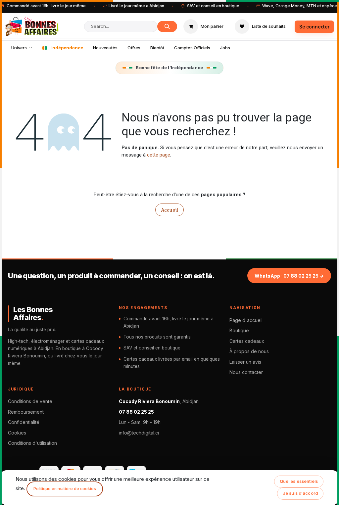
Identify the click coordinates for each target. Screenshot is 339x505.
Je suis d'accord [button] (300, 493)
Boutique (239, 330)
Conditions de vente (30, 401)
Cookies (17, 433)
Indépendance (67, 47)
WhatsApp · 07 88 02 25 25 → (289, 276)
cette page (158, 155)
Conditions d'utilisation (32, 443)
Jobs (225, 47)
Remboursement (26, 412)
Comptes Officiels (192, 47)
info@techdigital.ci (139, 433)
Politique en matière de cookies (64, 488)
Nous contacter (246, 372)
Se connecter (314, 26)
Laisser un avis (245, 362)
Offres (133, 47)
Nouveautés (105, 47)
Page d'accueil (246, 320)
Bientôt (157, 47)
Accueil (169, 210)
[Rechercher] (167, 26)
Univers (19, 47)
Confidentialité (23, 422)
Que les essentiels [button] (299, 481)
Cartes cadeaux (246, 341)
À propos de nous (249, 351)
